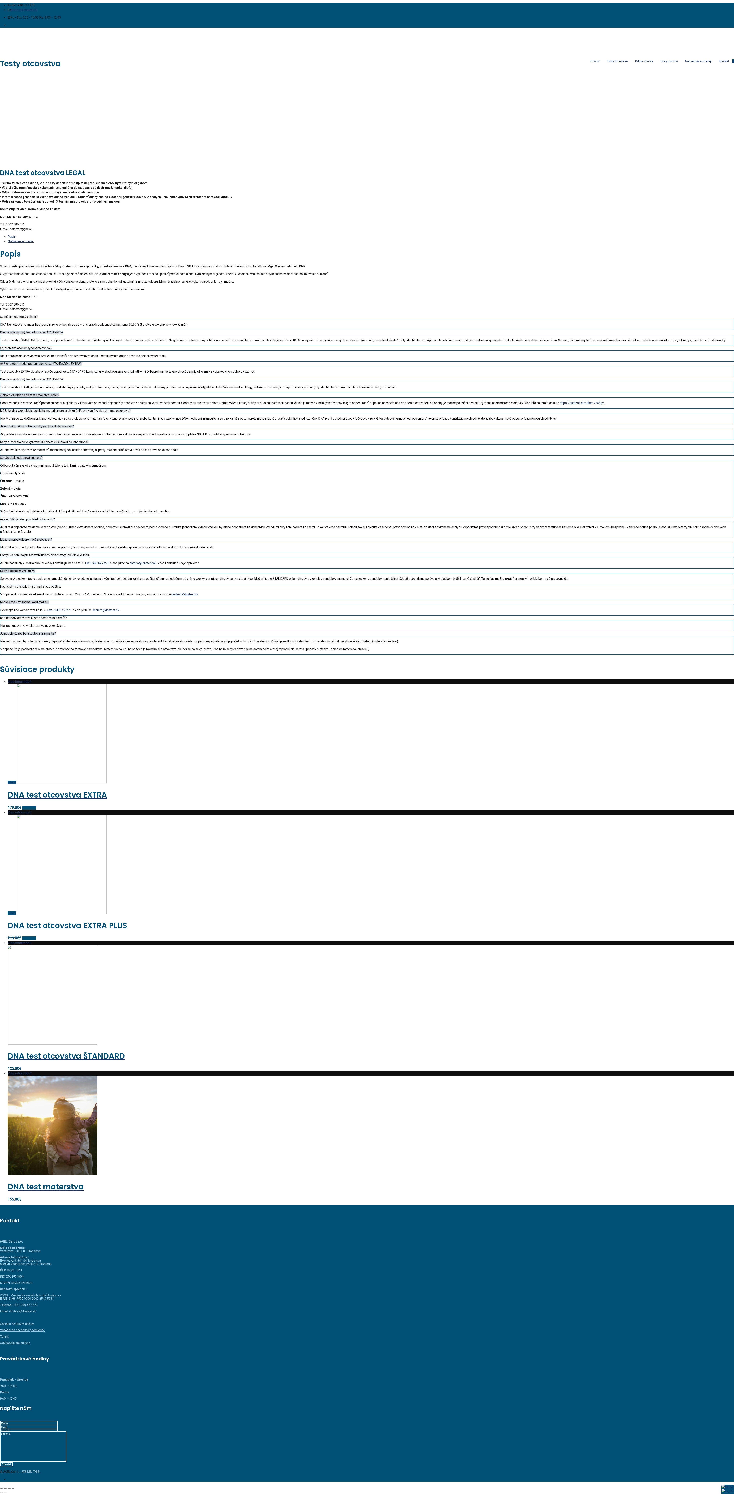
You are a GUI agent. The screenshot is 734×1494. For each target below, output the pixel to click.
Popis (12, 236)
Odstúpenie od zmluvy (15, 1343)
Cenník (4, 1336)
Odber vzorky (644, 61)
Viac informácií (19, 681)
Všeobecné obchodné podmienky (22, 1330)
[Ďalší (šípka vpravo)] (5, 1492)
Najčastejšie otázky (698, 61)
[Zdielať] (5, 1488)
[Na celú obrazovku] (9, 1488)
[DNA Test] (367, 42)
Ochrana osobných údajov (17, 1324)
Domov (595, 61)
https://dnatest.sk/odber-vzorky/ (582, 403)
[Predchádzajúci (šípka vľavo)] (1, 1492)
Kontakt (724, 61)
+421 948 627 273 (97, 563)
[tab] (371, 236)
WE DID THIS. (30, 1472)
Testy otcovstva (617, 61)
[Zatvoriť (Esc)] (1, 1488)
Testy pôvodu (669, 61)
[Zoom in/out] (13, 1488)
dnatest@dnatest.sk (24, 10)
